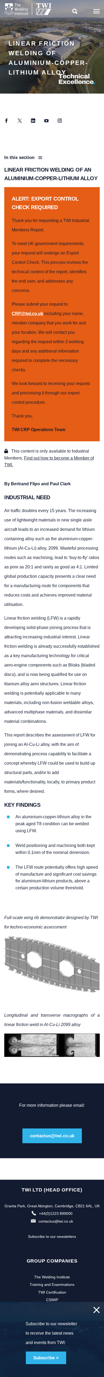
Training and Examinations (52, 1284)
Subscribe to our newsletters (52, 1236)
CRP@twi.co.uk (27, 313)
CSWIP (52, 1300)
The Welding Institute (52, 1277)
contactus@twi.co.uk (52, 1135)
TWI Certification (52, 1292)
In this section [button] (20, 157)
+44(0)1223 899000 (56, 1213)
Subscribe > (46, 1357)
